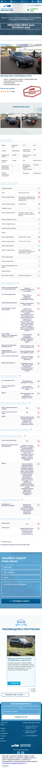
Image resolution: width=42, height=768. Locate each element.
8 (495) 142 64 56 (30, 732)
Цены (35, 1)
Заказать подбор (36, 4)
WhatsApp (25, 1)
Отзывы (17, 4)
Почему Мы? (7, 4)
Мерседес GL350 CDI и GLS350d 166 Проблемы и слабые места (19, 659)
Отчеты (25, 4)
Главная (4, 1)
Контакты (3, 741)
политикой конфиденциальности (14, 763)
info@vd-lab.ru (33, 735)
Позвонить (14, 1)
